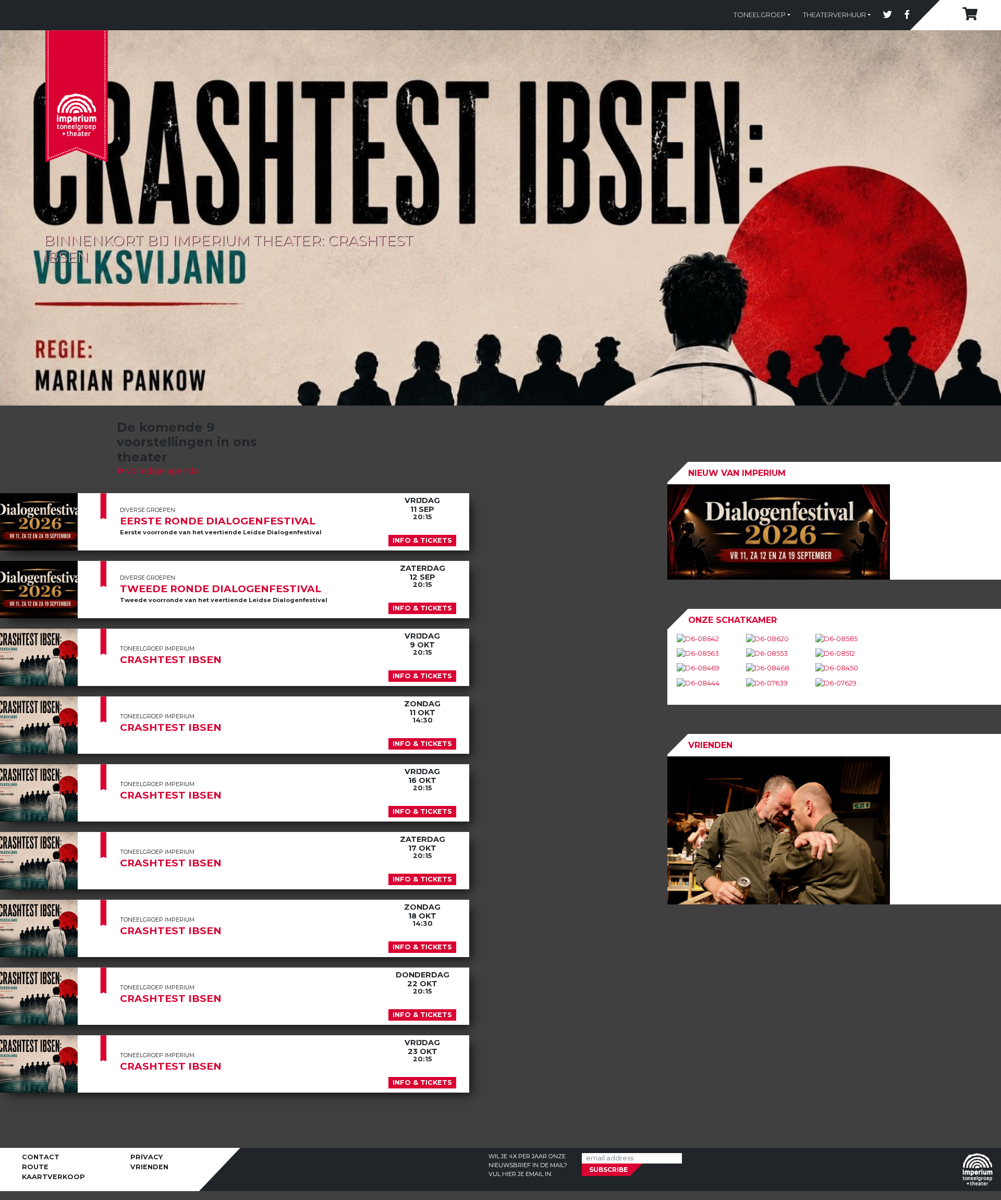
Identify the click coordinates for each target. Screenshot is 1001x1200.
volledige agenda (161, 471)
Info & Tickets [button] (422, 540)
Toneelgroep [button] (760, 15)
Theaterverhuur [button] (834, 15)
